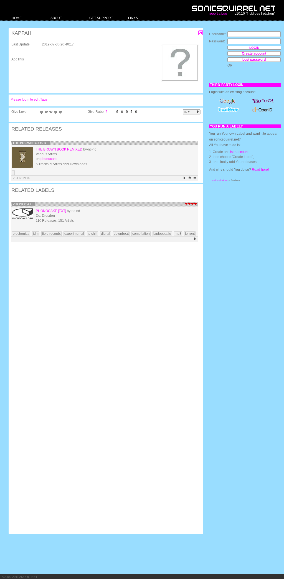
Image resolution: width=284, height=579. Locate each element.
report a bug (218, 14)
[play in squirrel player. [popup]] (192, 111)
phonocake (48, 159)
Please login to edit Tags (29, 99)
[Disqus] (103, 316)
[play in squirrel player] (22, 157)
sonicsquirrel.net (219, 180)
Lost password (254, 60)
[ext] (62, 211)
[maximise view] (200, 32)
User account (238, 152)
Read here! (260, 170)
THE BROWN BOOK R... (30, 143)
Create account (254, 53)
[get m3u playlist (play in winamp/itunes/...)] (195, 178)
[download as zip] (189, 178)
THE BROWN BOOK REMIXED (59, 149)
